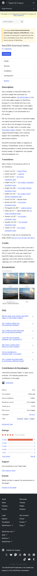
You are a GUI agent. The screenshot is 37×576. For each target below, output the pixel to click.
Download (6, 54)
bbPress (6, 538)
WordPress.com (8, 531)
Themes (22, 503)
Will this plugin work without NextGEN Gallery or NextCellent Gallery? (15, 317)
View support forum (9, 470)
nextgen (32, 419)
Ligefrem (21, 174)
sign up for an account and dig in (23, 238)
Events (21, 519)
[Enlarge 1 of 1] (32, 273)
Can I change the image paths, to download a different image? (13, 360)
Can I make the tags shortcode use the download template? (13, 331)
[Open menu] (34, 3)
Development (8, 76)
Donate (23, 522)
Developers (6, 522)
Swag (22, 525)
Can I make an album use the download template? (10, 324)
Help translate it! (18, 15)
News (4, 503)
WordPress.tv (7, 525)
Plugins (21, 506)
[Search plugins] (22, 22)
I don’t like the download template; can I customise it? (12, 338)
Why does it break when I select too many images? (11, 346)
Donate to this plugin (9, 487)
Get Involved (24, 515)
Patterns (22, 509)
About (4, 499)
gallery (26, 419)
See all (33, 456)
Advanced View (7, 424)
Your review (6, 456)
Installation (7, 71)
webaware (8, 49)
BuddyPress (7, 541)
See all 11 (32, 414)
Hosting (4, 506)
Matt (4, 535)
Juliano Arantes (26, 208)
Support (6, 81)
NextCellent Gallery (8, 130)
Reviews (7, 66)
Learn (4, 515)
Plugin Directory (7, 8)
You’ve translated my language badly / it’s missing (11, 353)
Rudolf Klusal (21, 171)
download (20, 419)
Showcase (23, 499)
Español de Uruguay (13, 550)
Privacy (4, 509)
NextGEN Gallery (23, 97)
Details (6, 61)
